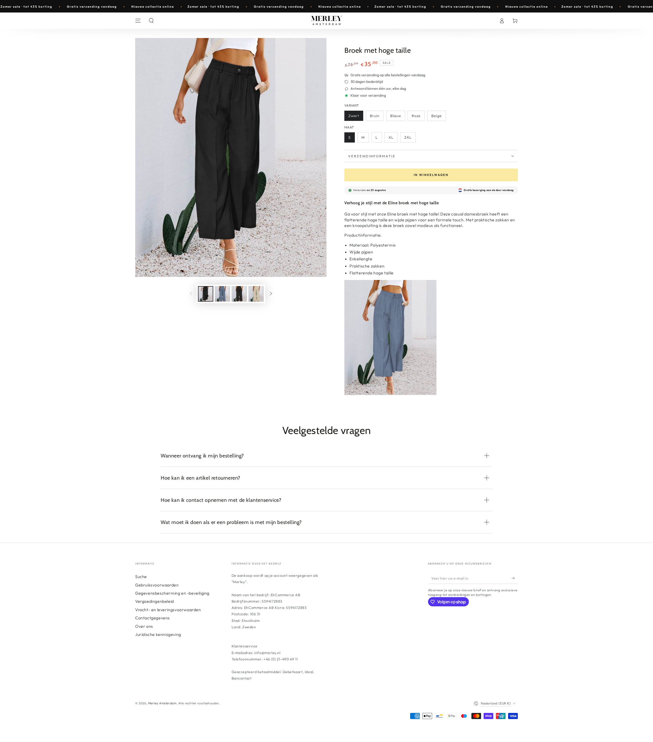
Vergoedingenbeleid (154, 601)
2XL (408, 137)
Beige (436, 115)
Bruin (375, 115)
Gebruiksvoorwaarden (157, 584)
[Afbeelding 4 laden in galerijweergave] (256, 294)
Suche (141, 576)
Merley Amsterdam (162, 703)
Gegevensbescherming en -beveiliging (172, 593)
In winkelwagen (431, 175)
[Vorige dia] (190, 294)
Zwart (353, 115)
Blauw (395, 115)
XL (391, 137)
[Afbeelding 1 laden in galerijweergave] (205, 294)
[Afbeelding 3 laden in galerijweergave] (239, 294)
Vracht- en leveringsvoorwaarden (168, 609)
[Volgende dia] (271, 294)
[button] (151, 20)
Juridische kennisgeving (158, 634)
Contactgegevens (152, 617)
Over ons (144, 626)
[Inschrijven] (515, 578)
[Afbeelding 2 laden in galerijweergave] (222, 294)
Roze (416, 115)
